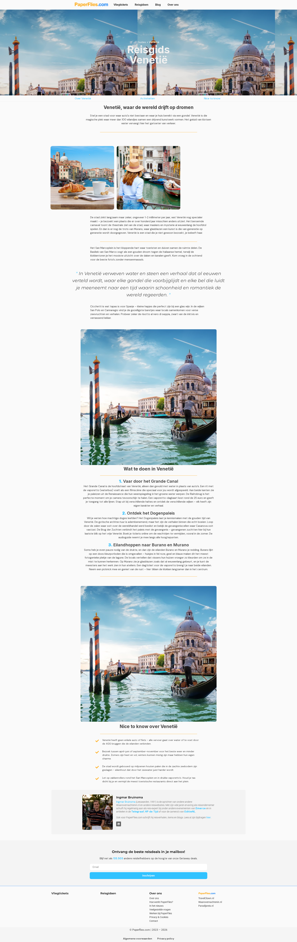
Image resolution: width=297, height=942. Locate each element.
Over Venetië (83, 98)
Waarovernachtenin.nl (210, 902)
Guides (142, 42)
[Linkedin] (118, 824)
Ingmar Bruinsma (125, 802)
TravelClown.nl (206, 898)
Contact (153, 921)
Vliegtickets (121, 4)
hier (208, 817)
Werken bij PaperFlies (160, 913)
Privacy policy (165, 938)
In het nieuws (156, 905)
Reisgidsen (141, 4)
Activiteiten (147, 98)
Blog (158, 4)
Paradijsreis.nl (205, 905)
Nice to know (212, 98)
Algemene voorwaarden (137, 938)
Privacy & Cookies (158, 917)
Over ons (173, 4)
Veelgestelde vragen (160, 909)
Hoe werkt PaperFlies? (161, 902)
